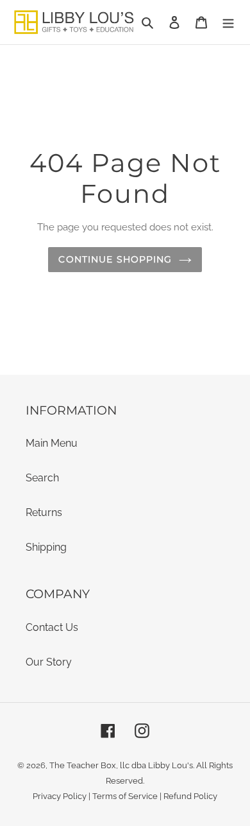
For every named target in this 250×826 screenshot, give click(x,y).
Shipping (46, 547)
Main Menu (52, 443)
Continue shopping (115, 259)
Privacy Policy (60, 796)
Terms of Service (125, 796)
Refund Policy (190, 796)
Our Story (49, 662)
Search (42, 478)
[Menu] (228, 22)
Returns (44, 512)
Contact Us (52, 627)
